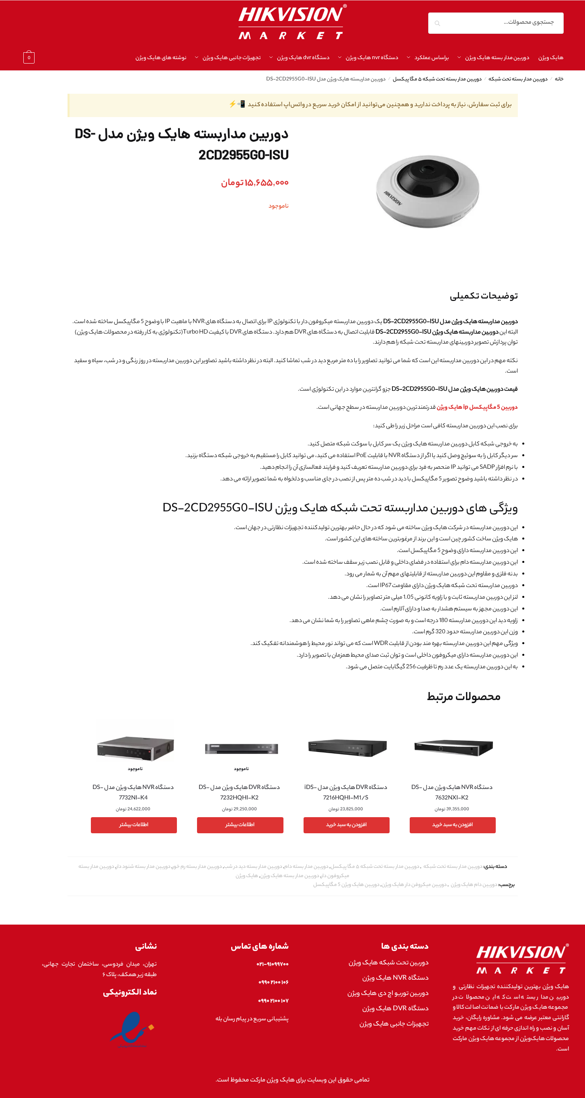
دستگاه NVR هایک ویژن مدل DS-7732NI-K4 (133, 793)
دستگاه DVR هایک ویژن (395, 1009)
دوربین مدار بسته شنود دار (143, 867)
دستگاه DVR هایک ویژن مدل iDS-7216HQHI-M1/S (345, 793)
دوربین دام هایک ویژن (474, 885)
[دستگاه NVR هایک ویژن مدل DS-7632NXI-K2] (454, 748)
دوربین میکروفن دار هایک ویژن (414, 885)
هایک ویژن (247, 876)
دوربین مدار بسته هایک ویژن (289, 876)
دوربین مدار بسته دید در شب (253, 867)
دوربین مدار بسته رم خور (197, 867)
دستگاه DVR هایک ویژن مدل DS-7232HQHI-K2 (239, 793)
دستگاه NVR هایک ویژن (395, 978)
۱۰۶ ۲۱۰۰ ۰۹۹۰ (274, 983)
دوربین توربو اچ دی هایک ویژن (388, 994)
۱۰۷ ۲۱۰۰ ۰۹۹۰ (273, 1001)
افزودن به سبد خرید (452, 825)
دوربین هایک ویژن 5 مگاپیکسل (346, 885)
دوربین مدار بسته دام (306, 867)
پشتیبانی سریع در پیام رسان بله (252, 1019)
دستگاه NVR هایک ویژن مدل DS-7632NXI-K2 (452, 793)
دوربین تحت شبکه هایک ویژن (389, 963)
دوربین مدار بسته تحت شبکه (518, 80)
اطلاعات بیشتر (240, 825)
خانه (559, 80)
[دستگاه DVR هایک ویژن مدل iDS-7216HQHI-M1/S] (347, 748)
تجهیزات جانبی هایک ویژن (394, 1024)
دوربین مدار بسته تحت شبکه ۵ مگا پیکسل (437, 80)
